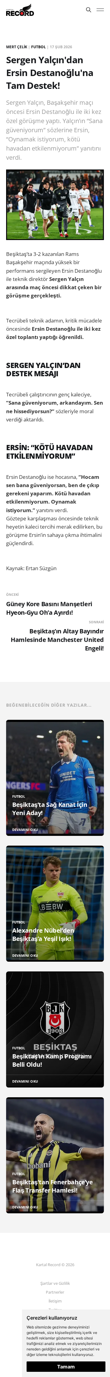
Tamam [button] (66, 1367)
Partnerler (55, 1292)
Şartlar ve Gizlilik (55, 1283)
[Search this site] (88, 9)
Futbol (38, 46)
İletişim (55, 1301)
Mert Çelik (16, 46)
